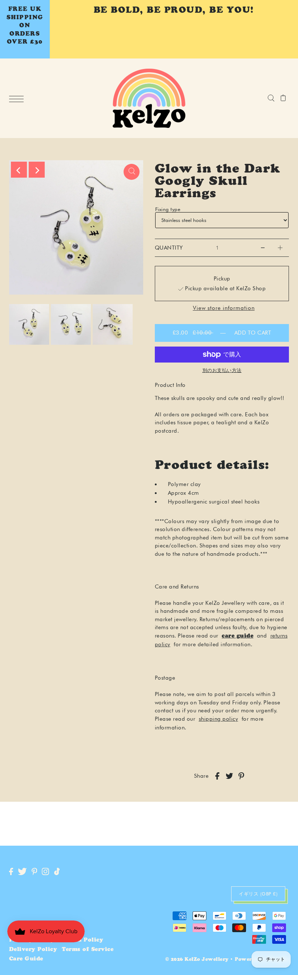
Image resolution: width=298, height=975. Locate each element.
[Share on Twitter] (229, 776)
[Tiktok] (57, 872)
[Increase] (280, 247)
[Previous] (19, 170)
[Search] (271, 98)
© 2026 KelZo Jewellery (197, 960)
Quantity (169, 247)
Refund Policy (81, 940)
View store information (224, 308)
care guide (237, 636)
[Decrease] (262, 247)
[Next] (37, 170)
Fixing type (168, 209)
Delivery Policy (33, 949)
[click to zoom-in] (132, 172)
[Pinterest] (34, 872)
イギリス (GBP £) (258, 894)
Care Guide (26, 959)
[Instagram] (45, 872)
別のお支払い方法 (222, 370)
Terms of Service (87, 949)
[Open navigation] (18, 98)
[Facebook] (11, 872)
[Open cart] (283, 98)
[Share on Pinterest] (241, 776)
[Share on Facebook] (217, 776)
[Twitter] (22, 872)
